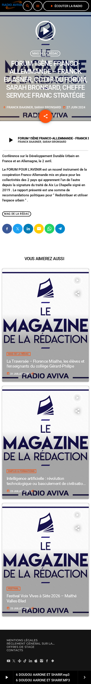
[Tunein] (19, 661)
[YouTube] (8, 661)
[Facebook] (47, 661)
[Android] (52, 661)
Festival (13, 588)
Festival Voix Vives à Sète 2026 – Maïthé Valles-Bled (42, 598)
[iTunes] (36, 661)
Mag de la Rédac (45, 53)
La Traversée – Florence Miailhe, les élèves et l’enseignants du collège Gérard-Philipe (45, 364)
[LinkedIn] (30, 661)
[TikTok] (25, 661)
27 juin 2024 (74, 107)
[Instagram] (41, 661)
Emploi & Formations (21, 471)
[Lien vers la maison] (12, 6)
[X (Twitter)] (14, 661)
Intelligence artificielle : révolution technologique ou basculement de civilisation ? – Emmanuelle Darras (46, 483)
